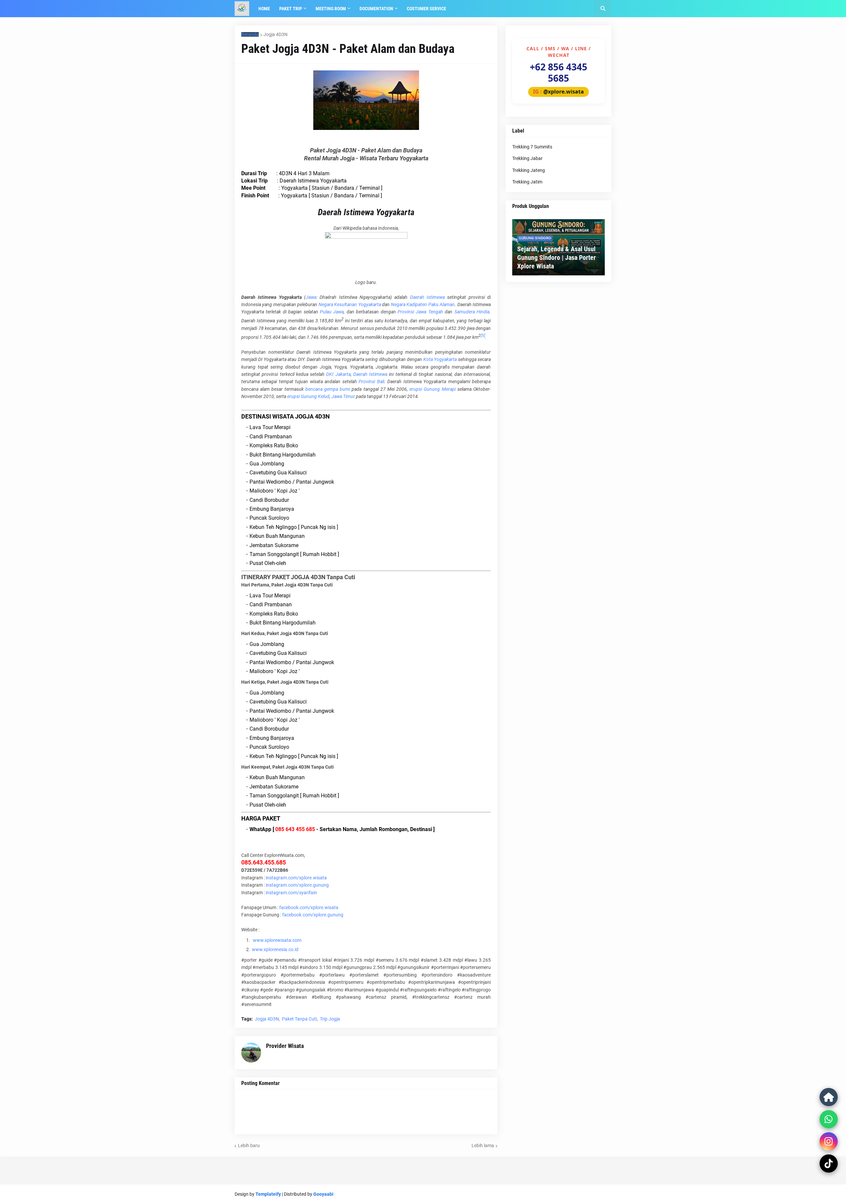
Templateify (268, 1194)
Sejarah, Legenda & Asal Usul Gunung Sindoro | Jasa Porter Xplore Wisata (556, 257)
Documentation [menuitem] (376, 8)
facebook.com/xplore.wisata (308, 907)
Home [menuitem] (264, 8)
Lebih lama (483, 1145)
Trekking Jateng (528, 170)
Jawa (311, 297)
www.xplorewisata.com (277, 940)
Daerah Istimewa (427, 297)
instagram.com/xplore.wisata (296, 877)
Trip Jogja (330, 1019)
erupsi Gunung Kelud (308, 396)
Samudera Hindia (471, 311)
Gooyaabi (323, 1194)
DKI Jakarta (338, 374)
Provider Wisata (285, 1045)
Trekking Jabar (527, 158)
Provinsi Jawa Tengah (420, 311)
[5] (483, 335)
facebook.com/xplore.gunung (312, 914)
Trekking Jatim (527, 181)
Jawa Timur (343, 396)
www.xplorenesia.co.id (275, 949)
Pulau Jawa (332, 311)
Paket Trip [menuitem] (290, 8)
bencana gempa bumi (327, 389)
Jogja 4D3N (275, 34)
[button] (602, 8)
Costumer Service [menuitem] (426, 8)
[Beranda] (829, 1097)
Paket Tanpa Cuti (299, 1019)
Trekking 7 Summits (532, 146)
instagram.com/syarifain (291, 892)
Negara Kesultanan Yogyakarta (350, 304)
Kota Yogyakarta (440, 359)
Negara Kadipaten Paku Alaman (423, 304)
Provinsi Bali (371, 381)
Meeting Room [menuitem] (331, 8)
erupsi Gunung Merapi (432, 389)
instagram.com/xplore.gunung (297, 885)
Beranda (250, 34)
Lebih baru (249, 1145)
